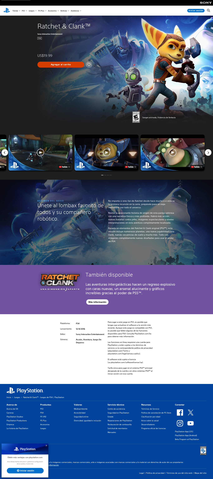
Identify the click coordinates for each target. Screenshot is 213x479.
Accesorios (52, 11)
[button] (106, 153)
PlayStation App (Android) (186, 435)
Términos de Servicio (150, 409)
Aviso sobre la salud (149, 420)
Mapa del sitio (200, 473)
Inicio (9, 397)
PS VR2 (43, 416)
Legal (141, 473)
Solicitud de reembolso (117, 428)
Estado (110, 416)
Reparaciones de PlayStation (120, 420)
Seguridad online (81, 416)
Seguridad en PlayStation (118, 412)
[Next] (208, 152)
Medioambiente (80, 409)
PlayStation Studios (15, 416)
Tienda (15, 11)
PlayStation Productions (17, 420)
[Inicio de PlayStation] (7, 10)
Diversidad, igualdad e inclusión (87, 420)
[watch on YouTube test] (130, 167)
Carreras (10, 412)
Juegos (31, 11)
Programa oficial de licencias (153, 428)
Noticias (64, 11)
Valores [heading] (78, 404)
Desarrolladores (148, 424)
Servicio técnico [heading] (116, 404)
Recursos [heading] (146, 404)
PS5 (23, 11)
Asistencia (75, 11)
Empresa (10, 424)
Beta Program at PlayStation (187, 439)
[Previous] (5, 152)
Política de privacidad (155, 473)
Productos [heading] (45, 404)
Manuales (112, 432)
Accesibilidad (79, 412)
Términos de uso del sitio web (179, 473)
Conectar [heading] (179, 404)
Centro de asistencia (116, 409)
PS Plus (41, 11)
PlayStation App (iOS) (184, 431)
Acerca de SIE (12, 409)
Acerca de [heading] (12, 404)
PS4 (42, 412)
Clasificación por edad (150, 416)
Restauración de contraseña (120, 424)
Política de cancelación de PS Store (156, 412)
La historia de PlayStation (17, 428)
